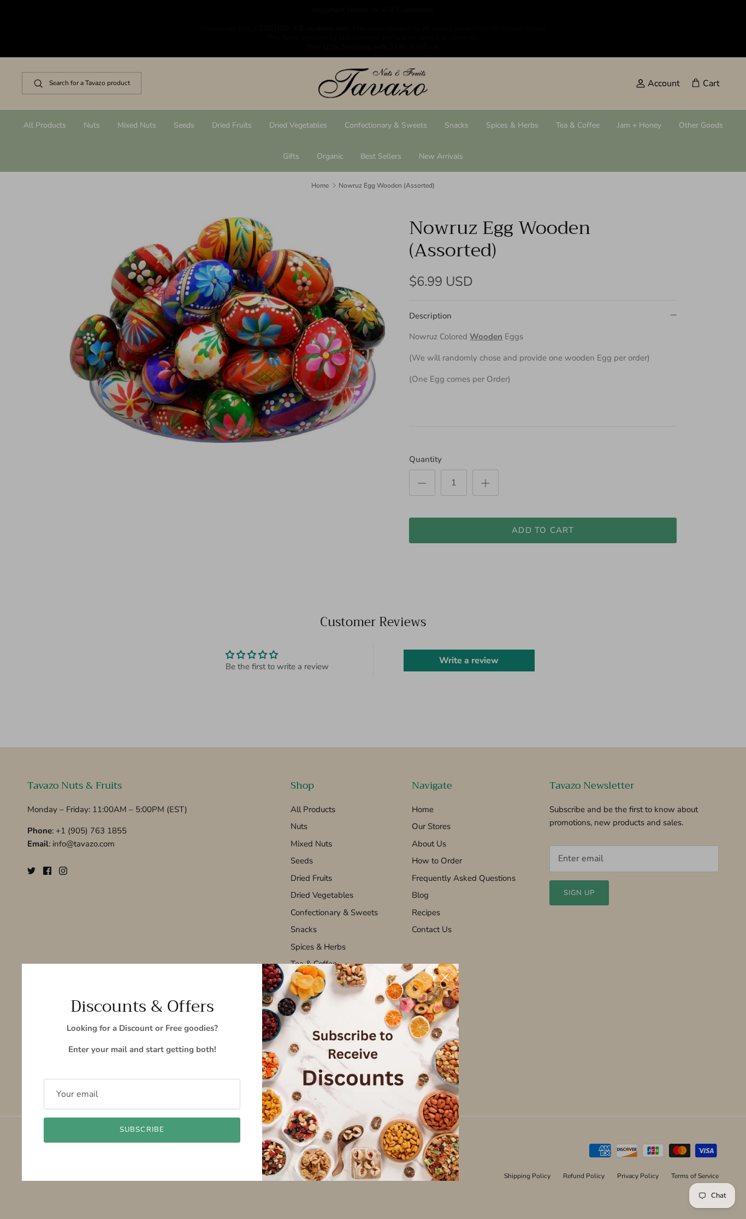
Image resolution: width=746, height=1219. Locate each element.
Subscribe (142, 1129)
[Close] (445, 977)
